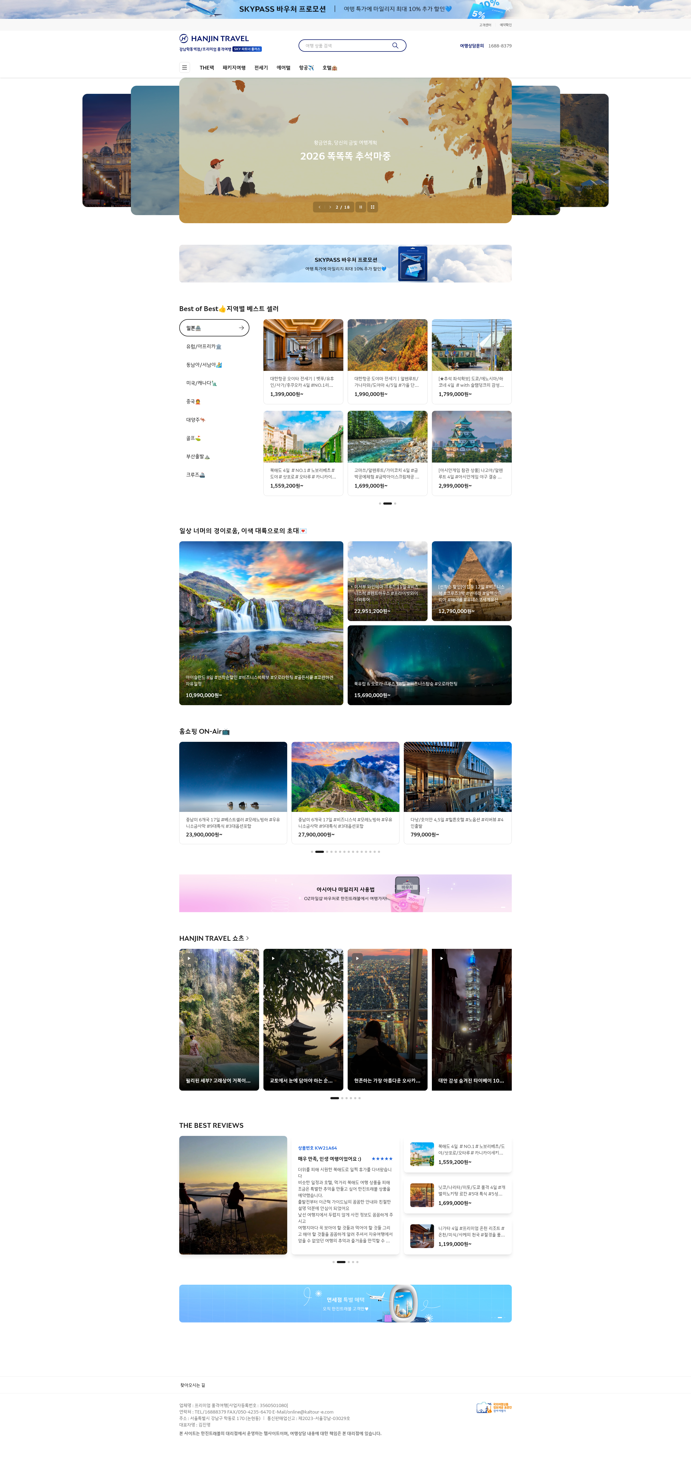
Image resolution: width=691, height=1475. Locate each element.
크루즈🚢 (195, 474)
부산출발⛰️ (198, 456)
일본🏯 (193, 327)
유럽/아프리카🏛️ (204, 346)
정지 (360, 207)
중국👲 (193, 401)
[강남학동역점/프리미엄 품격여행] (220, 38)
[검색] (395, 45)
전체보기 (372, 207)
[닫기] (508, 9)
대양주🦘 (196, 419)
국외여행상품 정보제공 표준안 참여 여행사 (494, 1407)
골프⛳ (193, 437)
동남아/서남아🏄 (204, 364)
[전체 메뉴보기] (184, 67)
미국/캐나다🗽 (201, 382)
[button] (380, 503)
